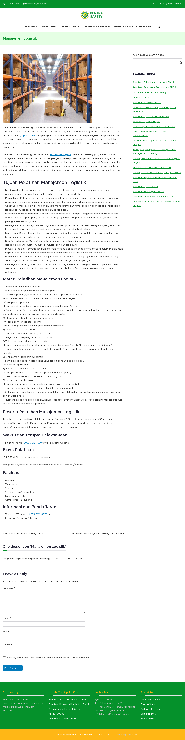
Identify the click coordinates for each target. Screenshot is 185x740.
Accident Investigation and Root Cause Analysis (154, 142)
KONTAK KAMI (144, 26)
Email (6, 631)
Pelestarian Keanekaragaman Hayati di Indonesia (154, 109)
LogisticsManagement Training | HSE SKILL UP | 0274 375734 (49, 558)
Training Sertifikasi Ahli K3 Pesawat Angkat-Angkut (156, 160)
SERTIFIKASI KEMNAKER (97, 26)
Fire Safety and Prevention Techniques (154, 126)
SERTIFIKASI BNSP (123, 26)
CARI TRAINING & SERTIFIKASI (148, 55)
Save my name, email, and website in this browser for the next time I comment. (48, 657)
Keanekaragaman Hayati (146, 121)
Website (7, 644)
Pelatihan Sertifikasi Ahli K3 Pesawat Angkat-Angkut (157, 203)
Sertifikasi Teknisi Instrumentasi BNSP (153, 82)
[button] (36, 27)
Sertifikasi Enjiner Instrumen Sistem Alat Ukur (155, 179)
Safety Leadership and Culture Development (149, 133)
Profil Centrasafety (150, 699)
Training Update (149, 704)
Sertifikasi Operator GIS (145, 186)
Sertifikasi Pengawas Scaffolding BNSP (154, 196)
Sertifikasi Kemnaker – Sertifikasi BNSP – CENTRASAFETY (85, 734)
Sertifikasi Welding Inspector (148, 191)
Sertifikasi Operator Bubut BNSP (151, 116)
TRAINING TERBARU (70, 26)
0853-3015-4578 (33, 442)
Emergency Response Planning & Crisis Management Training (154, 151)
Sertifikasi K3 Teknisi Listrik (147, 102)
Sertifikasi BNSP (149, 714)
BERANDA (30, 26)
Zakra (134, 734)
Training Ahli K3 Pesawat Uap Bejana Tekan (157, 172)
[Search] (179, 62)
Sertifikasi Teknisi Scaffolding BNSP (24, 533)
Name (7, 618)
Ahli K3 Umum (141, 97)
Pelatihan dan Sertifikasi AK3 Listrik (152, 167)
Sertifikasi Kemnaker (151, 709)
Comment (9, 588)
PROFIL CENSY (49, 26)
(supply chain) (27, 135)
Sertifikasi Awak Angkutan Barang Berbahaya (97, 533)
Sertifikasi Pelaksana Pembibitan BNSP (154, 87)
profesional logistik (60, 154)
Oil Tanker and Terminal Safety (149, 92)
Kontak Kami (147, 718)
